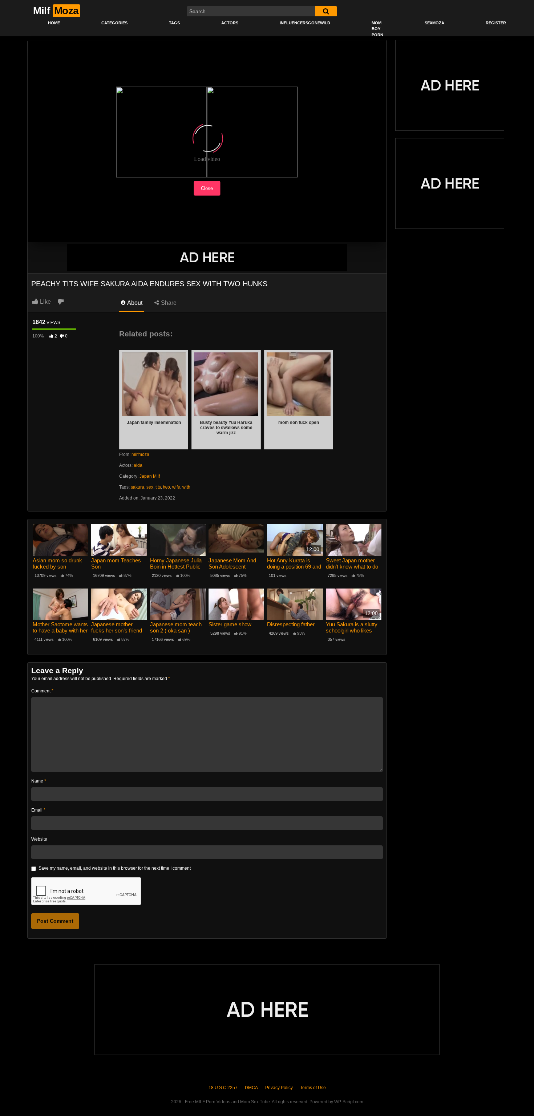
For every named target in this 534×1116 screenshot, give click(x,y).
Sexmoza (434, 23)
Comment (42, 691)
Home (54, 23)
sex (149, 487)
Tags (174, 23)
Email (38, 810)
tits (158, 487)
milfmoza (140, 454)
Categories (114, 23)
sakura (137, 487)
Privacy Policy (279, 1087)
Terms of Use (313, 1087)
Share (168, 303)
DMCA (251, 1087)
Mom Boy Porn (377, 29)
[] (326, 11)
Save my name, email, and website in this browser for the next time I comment (115, 868)
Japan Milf (149, 476)
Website (39, 839)
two (166, 487)
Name (38, 781)
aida (138, 465)
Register (496, 23)
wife (176, 487)
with (186, 487)
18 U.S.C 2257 (223, 1087)
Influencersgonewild (305, 23)
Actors (229, 23)
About (134, 303)
